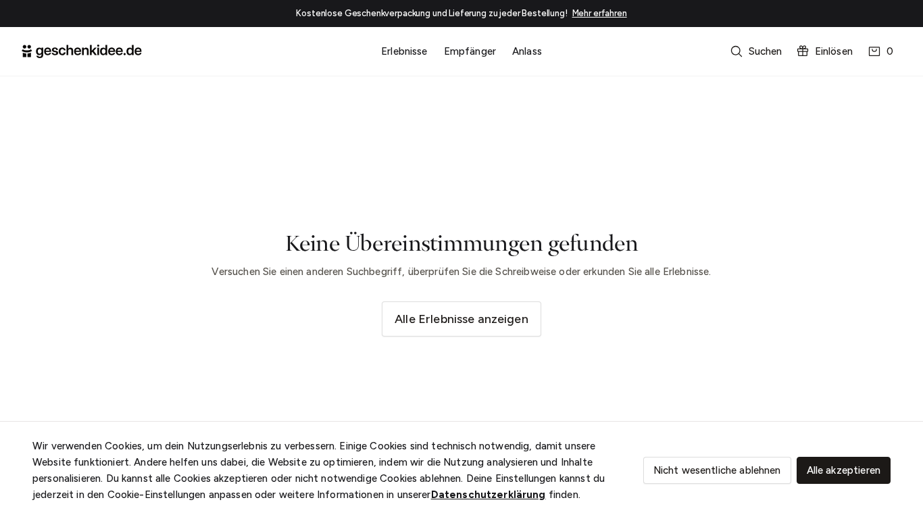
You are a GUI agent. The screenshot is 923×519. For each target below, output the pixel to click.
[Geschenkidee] (82, 51)
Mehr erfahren (599, 13)
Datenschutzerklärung (488, 495)
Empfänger (470, 51)
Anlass (527, 51)
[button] (757, 51)
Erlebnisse (404, 51)
